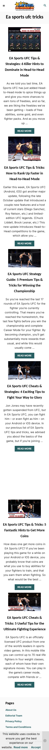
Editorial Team (13, 715)
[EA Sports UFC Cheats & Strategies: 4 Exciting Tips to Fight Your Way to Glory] (24, 371)
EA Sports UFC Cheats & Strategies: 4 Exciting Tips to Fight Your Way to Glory (24, 392)
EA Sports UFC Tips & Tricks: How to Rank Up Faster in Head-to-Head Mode (24, 173)
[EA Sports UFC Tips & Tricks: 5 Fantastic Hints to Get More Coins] (24, 510)
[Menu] (4, 5)
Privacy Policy (13, 721)
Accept (36, 747)
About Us (10, 709)
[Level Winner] (24, 6)
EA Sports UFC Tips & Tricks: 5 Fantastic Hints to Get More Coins (24, 530)
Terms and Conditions (18, 727)
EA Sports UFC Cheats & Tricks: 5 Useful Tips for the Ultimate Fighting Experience (25, 623)
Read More (25, 131)
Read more (21, 747)
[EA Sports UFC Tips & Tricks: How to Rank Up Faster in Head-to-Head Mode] (24, 150)
